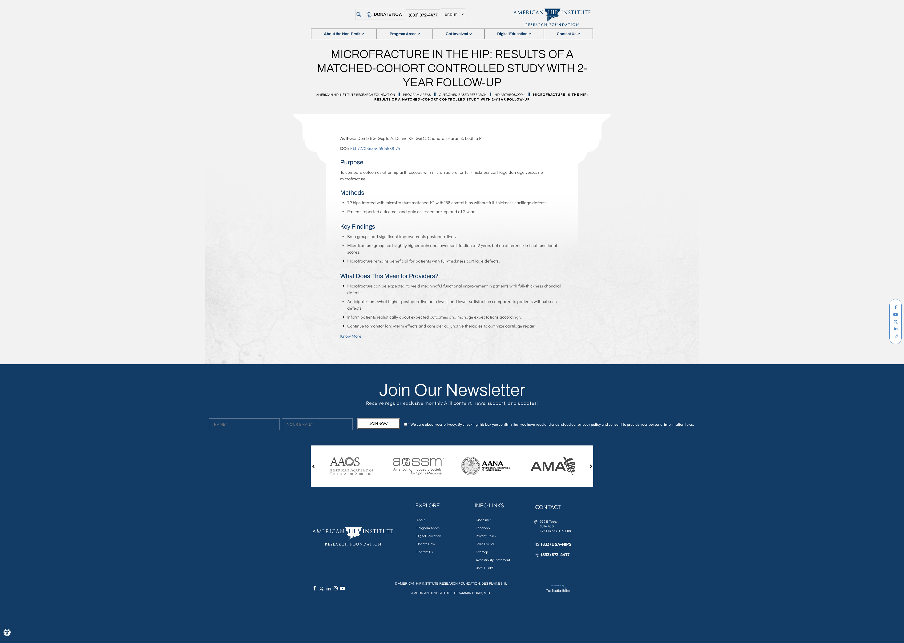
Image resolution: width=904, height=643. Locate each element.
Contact (548, 506)
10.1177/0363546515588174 (375, 148)
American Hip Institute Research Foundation (355, 95)
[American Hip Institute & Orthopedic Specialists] (551, 17)
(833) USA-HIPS (556, 544)
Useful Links (484, 568)
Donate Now (388, 14)
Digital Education (512, 34)
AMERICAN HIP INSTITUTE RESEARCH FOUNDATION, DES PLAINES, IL (452, 583)
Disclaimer (483, 520)
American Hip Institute (431, 593)
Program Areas (403, 34)
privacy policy (589, 424)
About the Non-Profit (342, 34)
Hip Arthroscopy (510, 95)
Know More (350, 336)
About (420, 520)
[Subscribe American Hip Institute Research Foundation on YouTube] (895, 314)
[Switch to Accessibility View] (7, 632)
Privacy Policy (486, 536)
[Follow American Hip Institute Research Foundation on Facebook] (895, 307)
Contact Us (567, 34)
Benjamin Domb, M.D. (472, 593)
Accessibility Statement (493, 560)
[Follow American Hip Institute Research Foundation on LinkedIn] (895, 328)
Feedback (483, 528)
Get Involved (457, 34)
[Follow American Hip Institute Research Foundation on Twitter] (895, 321)
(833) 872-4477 (423, 15)
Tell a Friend (485, 544)
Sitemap (482, 552)
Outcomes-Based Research (463, 95)
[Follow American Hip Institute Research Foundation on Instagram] (895, 335)
